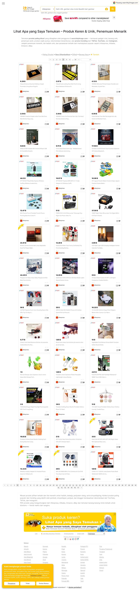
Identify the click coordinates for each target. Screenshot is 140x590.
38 (129, 485)
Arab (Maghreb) (28, 557)
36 (122, 485)
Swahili (82, 573)
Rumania (82, 552)
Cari (36, 533)
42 (62, 487)
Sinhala (82, 562)
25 (86, 485)
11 (40, 485)
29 (99, 485)
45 (71, 487)
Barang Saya (84, 54)
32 (109, 485)
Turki (100, 554)
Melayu (64, 568)
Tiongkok (102, 552)
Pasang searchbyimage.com (127, 3)
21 (73, 485)
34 (116, 485)
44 (68, 487)
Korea (63, 552)
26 (89, 485)
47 (75, 59)
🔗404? (21, 64)
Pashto (64, 573)
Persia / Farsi (65, 576)
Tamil (82, 581)
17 (60, 485)
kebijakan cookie (36, 575)
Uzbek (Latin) (103, 562)
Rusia (82, 554)
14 (50, 485)
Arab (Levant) (28, 554)
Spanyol (82, 570)
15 (53, 485)
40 (135, 485)
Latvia (63, 557)
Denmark (45, 546)
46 (75, 487)
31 (106, 485)
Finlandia (45, 554)
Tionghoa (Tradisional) (105, 549)
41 (58, 487)
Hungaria (45, 562)
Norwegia (64, 570)
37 (125, 485)
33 (112, 485)
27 (93, 485)
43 (65, 487)
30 (103, 485)
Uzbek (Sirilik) (103, 565)
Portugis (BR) (65, 581)
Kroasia (64, 554)
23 (80, 485)
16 (57, 485)
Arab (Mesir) (27, 560)
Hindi (44, 560)
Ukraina (101, 557)
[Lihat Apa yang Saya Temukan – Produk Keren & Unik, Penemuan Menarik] (70, 522)
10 (37, 485)
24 (83, 485)
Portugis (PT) (84, 546)
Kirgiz (63, 549)
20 (70, 485)
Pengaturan (11, 583)
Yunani (101, 570)
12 (43, 485)
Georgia (45, 557)
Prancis (82, 549)
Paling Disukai (48, 54)
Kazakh (64, 546)
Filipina (45, 552)
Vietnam (101, 568)
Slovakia (82, 565)
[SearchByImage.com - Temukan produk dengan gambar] (28, 8)
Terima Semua (44, 583)
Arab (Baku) (27, 552)
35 (119, 485)
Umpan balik (80, 533)
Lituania (64, 560)
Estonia (45, 549)
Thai (100, 546)
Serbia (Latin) (84, 557)
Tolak (28, 583)
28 (96, 485)
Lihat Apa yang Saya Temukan (51, 533)
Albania (26, 546)
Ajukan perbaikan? (75, 587)
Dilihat (74, 54)
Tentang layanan (68, 533)
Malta (63, 565)
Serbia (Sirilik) (84, 560)
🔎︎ (90, 59)
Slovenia (82, 568)
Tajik (81, 578)
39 (132, 485)
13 (47, 485)
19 (66, 485)
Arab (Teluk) (27, 562)
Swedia (82, 576)
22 (76, 485)
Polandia (64, 578)
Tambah (95, 54)
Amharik (26, 549)
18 (63, 485)
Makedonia (65, 562)
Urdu (100, 560)
